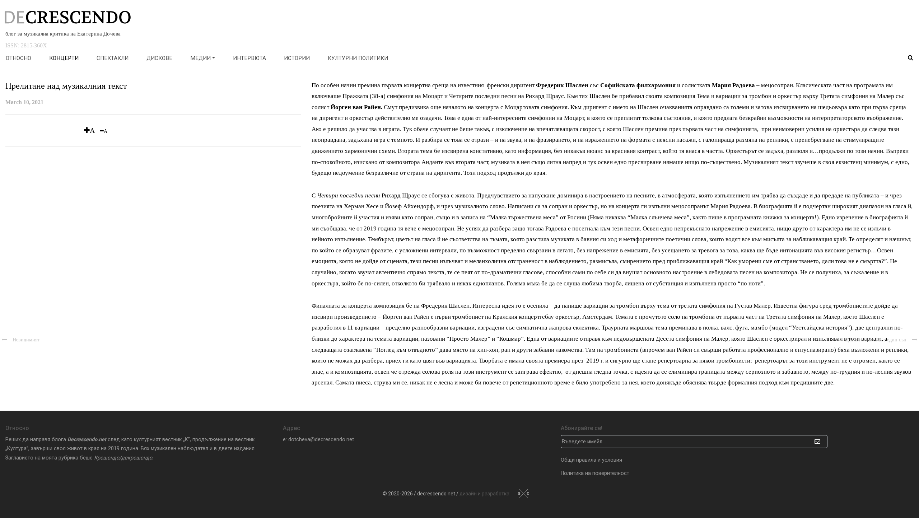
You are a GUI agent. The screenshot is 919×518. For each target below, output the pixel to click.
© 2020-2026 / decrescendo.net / (447, 493)
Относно (18, 58)
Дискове (159, 58)
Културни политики (358, 58)
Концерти (64, 58)
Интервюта (249, 58)
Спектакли (113, 58)
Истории (297, 58)
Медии (200, 58)
